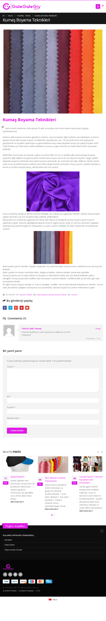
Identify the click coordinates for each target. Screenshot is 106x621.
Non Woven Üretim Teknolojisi (55, 479)
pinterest (22, 308)
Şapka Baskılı (17, 476)
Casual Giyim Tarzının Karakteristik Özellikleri (91, 479)
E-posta (27, 308)
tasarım (58, 295)
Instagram (20, 574)
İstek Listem (9, 545)
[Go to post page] (19, 464)
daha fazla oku (16, 502)
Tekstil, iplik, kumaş (31, 328)
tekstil (64, 295)
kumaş (51, 295)
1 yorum (74, 295)
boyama (44, 295)
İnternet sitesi (13, 418)
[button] (98, 6)
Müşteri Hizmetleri (15, 526)
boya (38, 295)
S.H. (38, 591)
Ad (9, 396)
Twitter (10, 308)
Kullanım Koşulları (27, 591)
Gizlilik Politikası (10, 591)
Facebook (5, 308)
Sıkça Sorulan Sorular (13, 550)
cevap (97, 328)
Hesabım (8, 540)
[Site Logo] (22, 6)
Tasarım (22, 295)
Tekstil (29, 295)
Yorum (10, 366)
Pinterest (15, 574)
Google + (16, 308)
